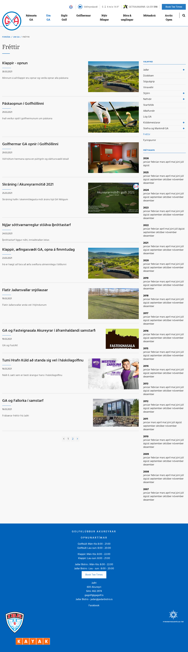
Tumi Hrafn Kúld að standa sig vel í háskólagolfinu (42, 360)
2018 (145, 296)
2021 (145, 243)
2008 (146, 472)
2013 (145, 384)
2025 (146, 172)
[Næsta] (77, 439)
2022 (146, 225)
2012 (145, 401)
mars (163, 162)
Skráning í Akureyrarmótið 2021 (27, 185)
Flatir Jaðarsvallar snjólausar (25, 290)
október (167, 179)
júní (178, 162)
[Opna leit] (183, 15)
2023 (146, 208)
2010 (145, 436)
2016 (145, 331)
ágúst (146, 165)
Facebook (94, 605)
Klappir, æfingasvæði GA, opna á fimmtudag (38, 250)
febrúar (155, 162)
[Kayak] (33, 641)
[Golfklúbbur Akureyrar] (11, 21)
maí (173, 162)
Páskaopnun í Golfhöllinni (23, 104)
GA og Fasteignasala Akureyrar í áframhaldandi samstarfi (48, 331)
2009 (146, 454)
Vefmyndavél (91, 6)
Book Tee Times (94, 575)
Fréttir (26, 37)
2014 (145, 366)
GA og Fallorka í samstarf (22, 401)
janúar (147, 162)
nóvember (178, 179)
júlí (182, 162)
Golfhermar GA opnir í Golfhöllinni (30, 144)
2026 (146, 158)
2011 (145, 419)
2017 (145, 313)
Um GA (16, 37)
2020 (146, 260)
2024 (146, 190)
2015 (145, 348)
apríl (168, 162)
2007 (146, 489)
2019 (145, 278)
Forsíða (6, 37)
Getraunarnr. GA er (143, 6)
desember (148, 183)
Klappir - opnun (15, 63)
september (156, 179)
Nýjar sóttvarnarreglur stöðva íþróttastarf (36, 225)
